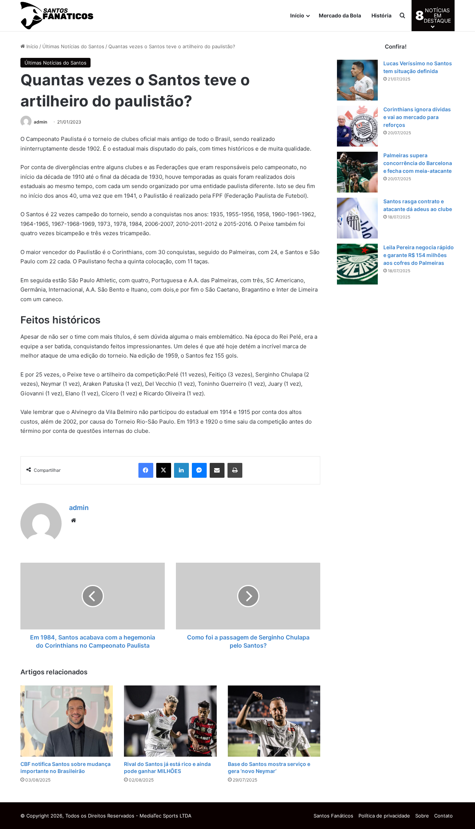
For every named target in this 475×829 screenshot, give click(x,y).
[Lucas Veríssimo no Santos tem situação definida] (357, 80)
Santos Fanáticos (333, 816)
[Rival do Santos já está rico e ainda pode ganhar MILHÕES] (170, 721)
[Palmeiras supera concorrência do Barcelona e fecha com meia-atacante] (357, 172)
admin (40, 122)
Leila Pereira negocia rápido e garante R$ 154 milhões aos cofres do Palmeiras (418, 255)
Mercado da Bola (340, 15)
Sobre (422, 816)
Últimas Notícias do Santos (73, 46)
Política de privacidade (384, 816)
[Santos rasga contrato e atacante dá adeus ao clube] (357, 218)
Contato (443, 816)
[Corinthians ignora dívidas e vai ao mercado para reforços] (357, 126)
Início (297, 15)
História (381, 15)
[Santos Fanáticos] (57, 15)
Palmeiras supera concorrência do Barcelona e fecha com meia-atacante (417, 163)
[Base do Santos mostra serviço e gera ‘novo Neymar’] (274, 721)
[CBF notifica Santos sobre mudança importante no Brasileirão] (66, 721)
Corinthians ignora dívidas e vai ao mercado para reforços (417, 117)
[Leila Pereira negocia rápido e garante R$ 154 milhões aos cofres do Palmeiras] (357, 264)
